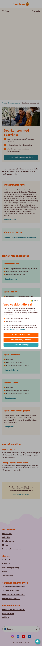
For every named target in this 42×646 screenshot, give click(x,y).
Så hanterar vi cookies (17, 329)
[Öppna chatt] (37, 641)
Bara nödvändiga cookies (21, 340)
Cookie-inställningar (21, 344)
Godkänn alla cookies (21, 335)
